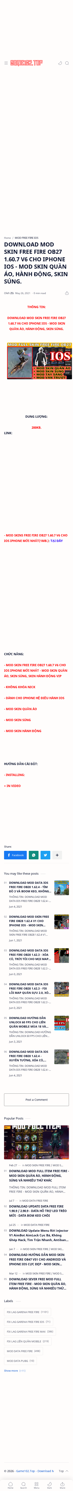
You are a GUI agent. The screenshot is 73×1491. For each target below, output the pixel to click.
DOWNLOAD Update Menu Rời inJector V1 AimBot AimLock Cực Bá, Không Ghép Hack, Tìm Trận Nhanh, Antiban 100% (38, 1235)
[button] (60, 63)
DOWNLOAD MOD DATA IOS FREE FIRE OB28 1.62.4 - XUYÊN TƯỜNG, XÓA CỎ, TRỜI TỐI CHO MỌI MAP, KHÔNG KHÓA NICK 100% (28, 1056)
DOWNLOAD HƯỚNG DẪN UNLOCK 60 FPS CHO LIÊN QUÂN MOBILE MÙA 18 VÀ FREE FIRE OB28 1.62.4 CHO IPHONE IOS (28, 1022)
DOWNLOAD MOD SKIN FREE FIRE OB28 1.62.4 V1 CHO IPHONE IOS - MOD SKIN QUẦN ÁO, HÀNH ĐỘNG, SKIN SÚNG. (30, 921)
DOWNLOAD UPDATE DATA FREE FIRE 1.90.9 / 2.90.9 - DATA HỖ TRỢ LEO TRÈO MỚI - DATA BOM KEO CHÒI (38, 1211)
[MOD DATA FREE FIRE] (35, 1200)
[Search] (67, 63)
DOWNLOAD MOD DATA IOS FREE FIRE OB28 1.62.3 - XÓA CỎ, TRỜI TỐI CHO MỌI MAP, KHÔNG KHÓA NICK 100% (29, 954)
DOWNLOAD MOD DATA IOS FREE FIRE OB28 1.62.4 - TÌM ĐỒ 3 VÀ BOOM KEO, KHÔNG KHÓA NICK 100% (29, 887)
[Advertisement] (36, 109)
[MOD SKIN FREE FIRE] (38, 1165)
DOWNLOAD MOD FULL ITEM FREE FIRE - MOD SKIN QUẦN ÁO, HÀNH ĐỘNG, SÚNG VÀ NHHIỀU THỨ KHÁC (39, 1175)
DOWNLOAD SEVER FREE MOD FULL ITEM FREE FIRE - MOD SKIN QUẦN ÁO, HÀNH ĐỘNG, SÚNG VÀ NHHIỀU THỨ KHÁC (37, 1284)
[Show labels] (15, 1371)
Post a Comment (37, 1100)
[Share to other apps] (57, 855)
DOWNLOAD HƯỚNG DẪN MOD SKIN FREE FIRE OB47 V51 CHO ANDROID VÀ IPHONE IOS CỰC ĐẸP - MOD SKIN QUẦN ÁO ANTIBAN (37, 1259)
